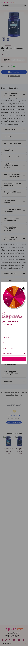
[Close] (25, 284)
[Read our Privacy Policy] (25, 315)
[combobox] (5, 348)
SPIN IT (14, 359)
